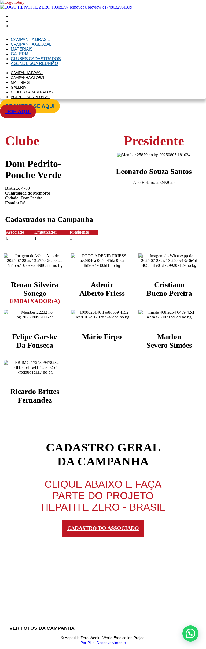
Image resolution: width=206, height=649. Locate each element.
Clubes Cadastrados (36, 58)
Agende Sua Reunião (34, 63)
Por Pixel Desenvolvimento (103, 642)
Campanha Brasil (30, 39)
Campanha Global (31, 44)
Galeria (20, 54)
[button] (190, 633)
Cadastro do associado (103, 528)
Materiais (22, 49)
